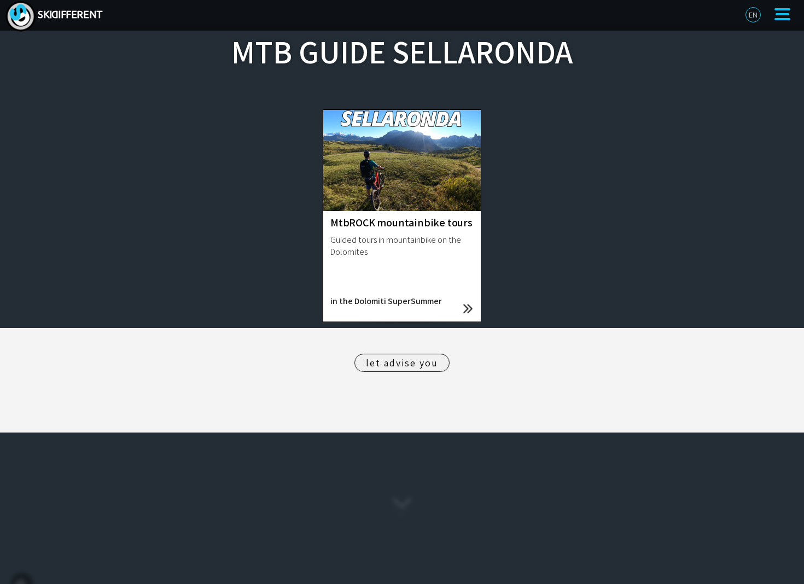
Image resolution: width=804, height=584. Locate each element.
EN (753, 15)
